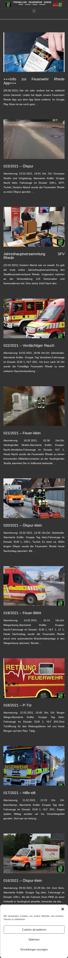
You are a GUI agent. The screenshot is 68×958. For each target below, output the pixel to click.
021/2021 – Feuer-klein (22, 433)
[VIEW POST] (34, 52)
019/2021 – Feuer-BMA (22, 613)
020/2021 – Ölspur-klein (22, 525)
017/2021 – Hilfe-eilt (19, 793)
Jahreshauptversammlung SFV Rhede (34, 256)
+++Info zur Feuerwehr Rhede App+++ (34, 81)
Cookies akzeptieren (34, 929)
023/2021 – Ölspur (18, 166)
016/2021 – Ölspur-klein (22, 881)
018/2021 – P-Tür (17, 705)
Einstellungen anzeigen (34, 949)
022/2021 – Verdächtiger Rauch (28, 345)
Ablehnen (34, 939)
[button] (62, 909)
